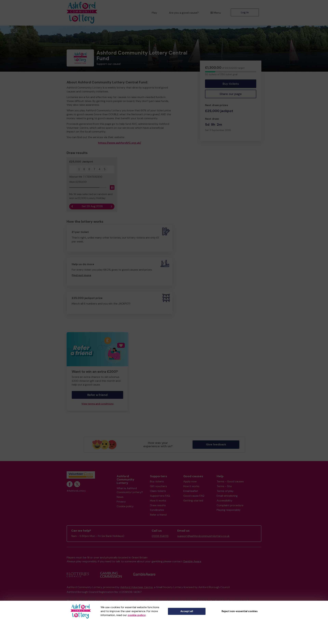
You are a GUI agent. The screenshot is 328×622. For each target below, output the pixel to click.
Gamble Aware (192, 561)
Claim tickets (158, 491)
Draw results (158, 505)
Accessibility (224, 500)
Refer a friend (158, 514)
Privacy (121, 501)
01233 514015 (160, 536)
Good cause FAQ (193, 496)
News (120, 497)
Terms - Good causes (230, 481)
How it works (158, 500)
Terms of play (225, 491)
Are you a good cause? (184, 12)
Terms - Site (224, 486)
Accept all (186, 611)
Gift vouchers (158, 486)
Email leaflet (190, 491)
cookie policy (137, 615)
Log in (245, 12)
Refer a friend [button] (97, 395)
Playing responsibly (229, 510)
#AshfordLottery (76, 490)
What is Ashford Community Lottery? (130, 490)
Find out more (81, 275)
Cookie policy (125, 506)
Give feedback (216, 444)
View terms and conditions (97, 403)
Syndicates (157, 510)
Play (154, 12)
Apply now (190, 481)
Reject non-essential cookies (240, 611)
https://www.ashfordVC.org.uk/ (119, 143)
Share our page (231, 94)
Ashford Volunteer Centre (136, 587)
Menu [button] (217, 12)
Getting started (193, 500)
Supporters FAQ (160, 496)
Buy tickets (231, 84)
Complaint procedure (230, 505)
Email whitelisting (227, 496)
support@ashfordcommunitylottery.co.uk (203, 536)
